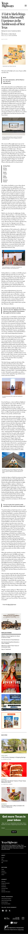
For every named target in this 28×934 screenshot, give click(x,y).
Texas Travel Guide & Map (6, 900)
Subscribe (3, 881)
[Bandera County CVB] (11, 629)
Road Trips (4, 755)
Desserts (4, 779)
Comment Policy (4, 888)
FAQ (2, 862)
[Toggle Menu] (26, 5)
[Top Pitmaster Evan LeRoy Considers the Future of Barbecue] (14, 801)
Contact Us (3, 885)
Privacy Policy (21, 929)
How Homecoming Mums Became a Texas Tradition (10, 642)
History (2, 857)
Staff (2, 859)
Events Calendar (4, 902)
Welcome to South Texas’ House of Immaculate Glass (10, 646)
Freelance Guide (4, 860)
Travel (2, 869)
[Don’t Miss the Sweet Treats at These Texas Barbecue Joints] (14, 776)
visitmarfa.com (7, 83)
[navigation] (26, 5)
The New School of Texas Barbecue (10, 639)
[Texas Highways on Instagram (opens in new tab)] (6, 910)
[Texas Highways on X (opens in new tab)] (9, 910)
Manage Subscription (5, 883)
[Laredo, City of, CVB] (11, 692)
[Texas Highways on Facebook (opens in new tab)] (2, 910)
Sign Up (14, 832)
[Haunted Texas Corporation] (11, 710)
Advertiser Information (5, 891)
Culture (2, 874)
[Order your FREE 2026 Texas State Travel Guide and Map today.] (11, 728)
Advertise (3, 890)
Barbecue (4, 804)
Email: (3, 828)
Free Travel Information (5, 903)
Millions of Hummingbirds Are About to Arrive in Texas (10, 636)
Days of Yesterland (6, 649)
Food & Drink (3, 872)
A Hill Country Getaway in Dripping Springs (13, 757)
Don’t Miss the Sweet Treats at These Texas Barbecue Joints (13, 781)
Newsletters (3, 886)
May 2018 (10, 604)
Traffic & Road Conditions (6, 898)
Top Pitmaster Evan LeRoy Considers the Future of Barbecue (12, 806)
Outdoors (3, 871)
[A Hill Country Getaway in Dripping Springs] (14, 753)
